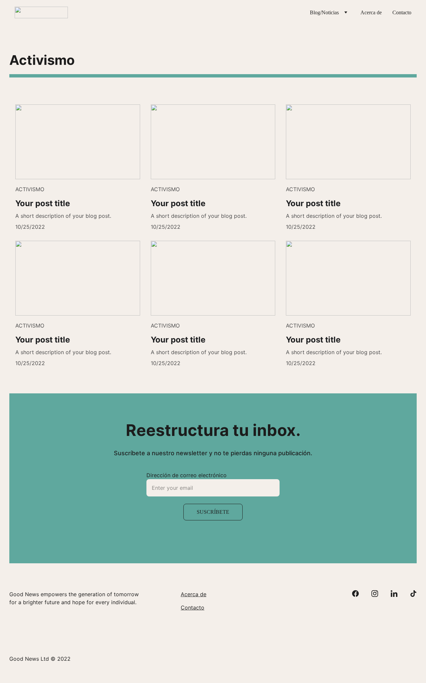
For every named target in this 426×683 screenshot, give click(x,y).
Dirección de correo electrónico (186, 475)
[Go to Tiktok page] (413, 593)
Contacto (401, 12)
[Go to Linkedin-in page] (397, 593)
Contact (191, 607)
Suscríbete (213, 512)
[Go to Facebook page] (358, 593)
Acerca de (371, 12)
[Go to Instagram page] (378, 593)
